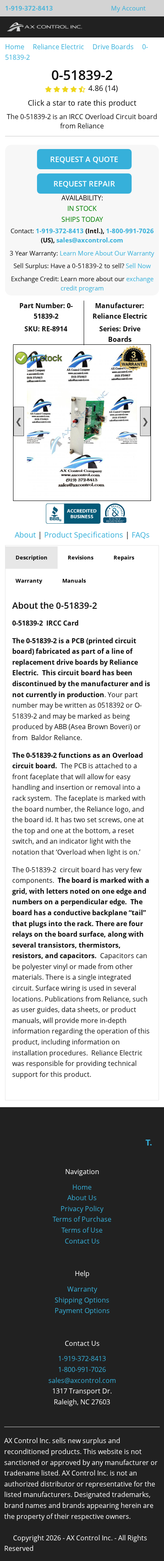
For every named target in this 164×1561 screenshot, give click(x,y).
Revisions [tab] (80, 557)
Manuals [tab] (74, 580)
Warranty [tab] (29, 580)
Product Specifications (83, 535)
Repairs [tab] (124, 557)
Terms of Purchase (82, 1219)
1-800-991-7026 (130, 230)
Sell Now (138, 265)
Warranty (82, 1289)
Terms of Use (82, 1230)
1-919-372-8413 (29, 8)
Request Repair (84, 183)
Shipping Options (82, 1300)
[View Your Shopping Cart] (152, 8)
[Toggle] (149, 26)
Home (14, 46)
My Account (128, 8)
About (25, 535)
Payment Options (82, 1310)
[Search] (134, 26)
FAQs (141, 535)
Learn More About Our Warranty (107, 253)
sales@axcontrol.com (89, 240)
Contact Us (82, 1241)
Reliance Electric (58, 46)
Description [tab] (32, 557)
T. (148, 1142)
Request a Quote (84, 159)
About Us (82, 1197)
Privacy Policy (82, 1208)
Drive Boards (113, 46)
